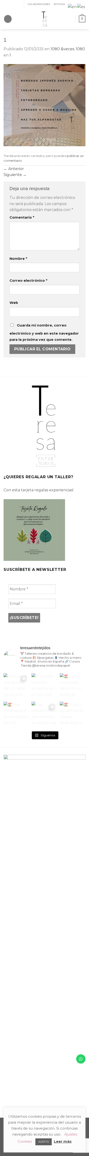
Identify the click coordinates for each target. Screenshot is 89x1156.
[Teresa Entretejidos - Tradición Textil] (44, 19)
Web (13, 303)
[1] (44, 104)
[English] (72, 6)
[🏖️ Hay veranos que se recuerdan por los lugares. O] (16, 714)
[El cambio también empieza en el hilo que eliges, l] (44, 686)
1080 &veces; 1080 (68, 49)
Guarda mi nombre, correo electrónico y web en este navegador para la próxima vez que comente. (44, 332)
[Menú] (8, 19)
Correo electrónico (28, 280)
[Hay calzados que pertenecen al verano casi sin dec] (44, 714)
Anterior (14, 168)
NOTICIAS (59, 4)
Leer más (63, 1141)
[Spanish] (81, 6)
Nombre (18, 258)
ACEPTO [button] (43, 1141)
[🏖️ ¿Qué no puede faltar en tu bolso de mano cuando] (72, 686)
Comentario (21, 217)
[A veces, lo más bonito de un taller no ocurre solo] (16, 686)
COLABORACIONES (39, 4)
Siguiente (15, 174)
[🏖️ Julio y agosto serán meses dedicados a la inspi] (72, 714)
